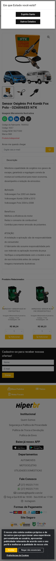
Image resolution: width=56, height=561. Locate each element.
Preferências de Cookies (18, 555)
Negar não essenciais (31, 550)
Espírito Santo (28, 14)
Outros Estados (28, 21)
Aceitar (11, 550)
